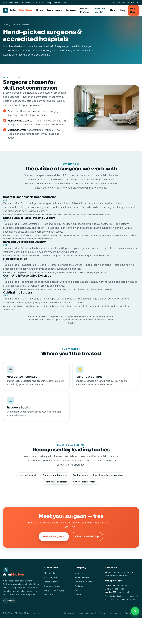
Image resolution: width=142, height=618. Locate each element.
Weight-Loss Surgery (54, 590)
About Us (78, 573)
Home (39, 10)
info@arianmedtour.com (118, 576)
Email (12, 600)
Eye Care (48, 594)
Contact (78, 594)
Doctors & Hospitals (99, 10)
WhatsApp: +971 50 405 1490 (126, 2)
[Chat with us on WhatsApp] (135, 611)
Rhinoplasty (49, 573)
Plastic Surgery (51, 582)
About (113, 10)
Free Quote (133, 10)
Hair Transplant (51, 577)
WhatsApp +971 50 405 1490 (121, 572)
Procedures (53, 10)
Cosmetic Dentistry (53, 586)
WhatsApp (5, 600)
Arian (18, 10)
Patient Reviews (84, 10)
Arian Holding (117, 596)
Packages (71, 10)
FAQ (122, 10)
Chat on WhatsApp (87, 536)
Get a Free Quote (53, 536)
